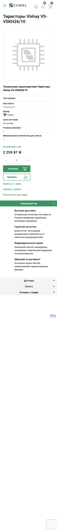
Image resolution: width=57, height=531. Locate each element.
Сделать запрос (12, 189)
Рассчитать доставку (15, 194)
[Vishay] (5, 115)
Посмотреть (9, 107)
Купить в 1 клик (12, 183)
